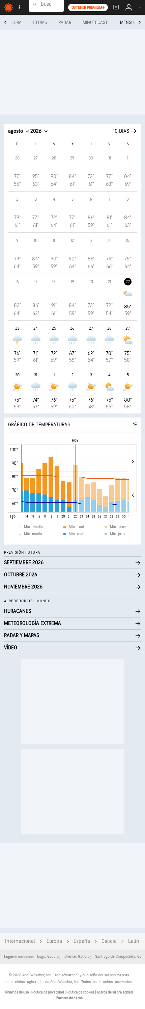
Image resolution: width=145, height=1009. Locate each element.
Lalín (133, 941)
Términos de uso (17, 992)
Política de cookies (80, 992)
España (82, 941)
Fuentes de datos (69, 998)
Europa (54, 941)
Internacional (20, 941)
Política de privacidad (48, 992)
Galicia (109, 941)
